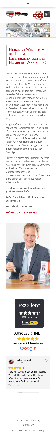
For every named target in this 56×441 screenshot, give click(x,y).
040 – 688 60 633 (27, 212)
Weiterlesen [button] (14, 385)
